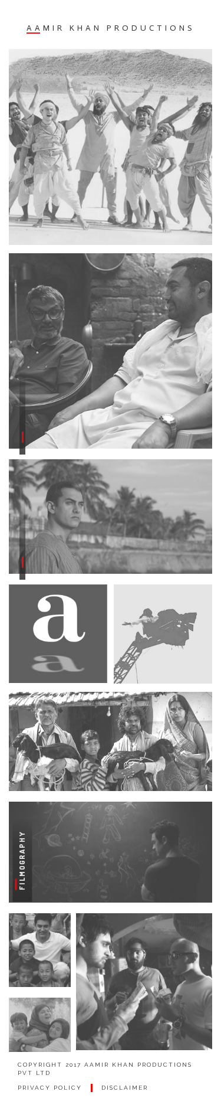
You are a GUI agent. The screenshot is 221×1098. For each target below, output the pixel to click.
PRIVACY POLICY (50, 1087)
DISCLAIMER (124, 1087)
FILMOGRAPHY (22, 860)
